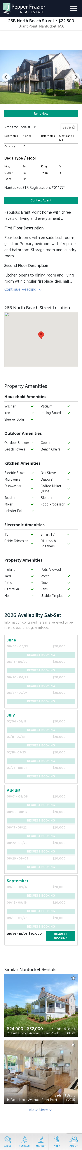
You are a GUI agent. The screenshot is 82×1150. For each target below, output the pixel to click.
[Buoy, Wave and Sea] (41, 1005)
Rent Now (41, 113)
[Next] (76, 77)
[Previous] (6, 77)
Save (67, 127)
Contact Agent (41, 200)
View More (38, 1110)
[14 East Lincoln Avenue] (41, 1072)
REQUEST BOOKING (61, 936)
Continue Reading (21, 289)
